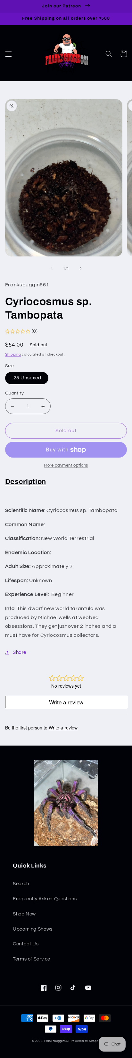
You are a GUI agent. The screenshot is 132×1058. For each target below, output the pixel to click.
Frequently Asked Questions (45, 898)
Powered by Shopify (85, 1041)
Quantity (14, 393)
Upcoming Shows (33, 929)
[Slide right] (80, 268)
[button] (8, 53)
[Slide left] (52, 268)
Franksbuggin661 (57, 1041)
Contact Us (25, 944)
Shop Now (24, 914)
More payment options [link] (66, 465)
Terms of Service (31, 959)
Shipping (13, 354)
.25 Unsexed (27, 378)
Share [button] (19, 652)
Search (21, 883)
